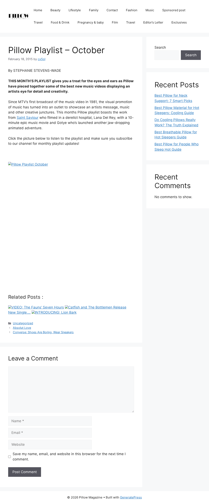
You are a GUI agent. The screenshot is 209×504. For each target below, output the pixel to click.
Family (93, 10)
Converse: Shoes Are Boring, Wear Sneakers (43, 332)
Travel (38, 22)
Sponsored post (173, 10)
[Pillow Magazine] (19, 16)
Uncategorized (23, 323)
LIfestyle (75, 10)
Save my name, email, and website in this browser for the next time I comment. (69, 456)
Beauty (55, 10)
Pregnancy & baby (91, 22)
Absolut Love (22, 327)
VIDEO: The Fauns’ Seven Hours (37, 307)
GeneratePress (131, 497)
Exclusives (179, 22)
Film (115, 22)
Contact (112, 10)
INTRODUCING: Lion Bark (56, 312)
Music (150, 10)
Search (160, 47)
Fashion (131, 10)
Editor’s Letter (153, 22)
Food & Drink (60, 22)
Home (38, 10)
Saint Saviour (27, 118)
